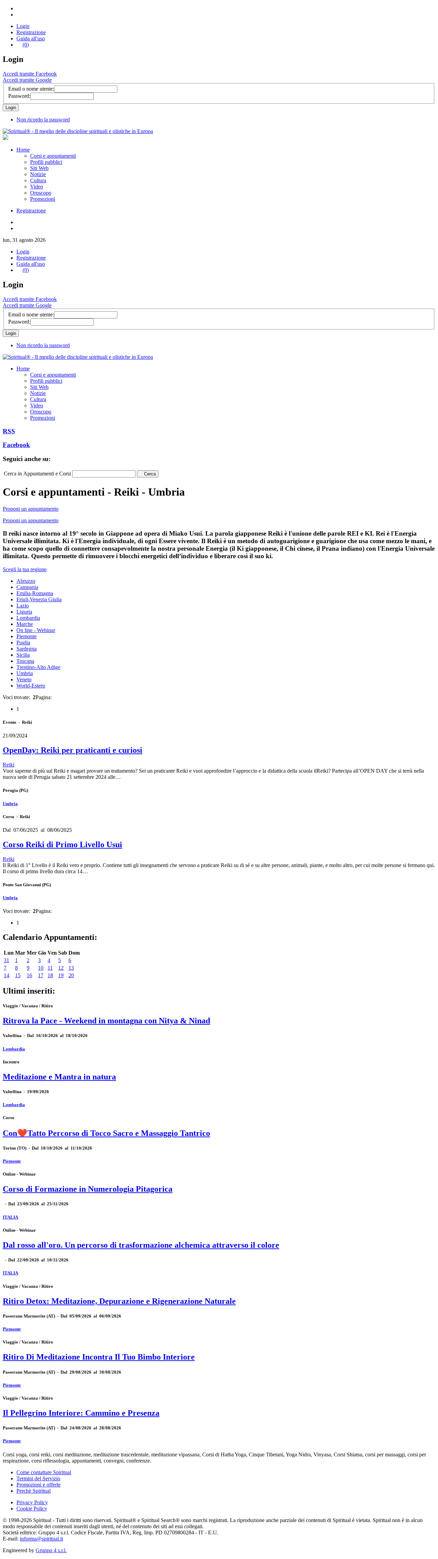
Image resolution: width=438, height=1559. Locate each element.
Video (36, 186)
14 (6, 975)
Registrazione (31, 32)
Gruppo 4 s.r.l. (51, 1550)
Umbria (24, 673)
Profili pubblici (46, 162)
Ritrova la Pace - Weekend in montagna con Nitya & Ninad (106, 1020)
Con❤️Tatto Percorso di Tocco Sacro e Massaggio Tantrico (106, 1133)
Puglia (23, 642)
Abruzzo (25, 581)
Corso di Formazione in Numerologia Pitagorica (87, 1188)
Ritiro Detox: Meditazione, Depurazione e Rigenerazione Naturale (119, 1301)
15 (18, 975)
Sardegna (26, 649)
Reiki (8, 765)
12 (61, 968)
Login (22, 26)
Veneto (23, 679)
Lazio (22, 605)
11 (50, 968)
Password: (19, 96)
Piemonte (26, 636)
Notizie (38, 174)
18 (50, 975)
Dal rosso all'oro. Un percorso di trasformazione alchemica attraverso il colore (141, 1245)
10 (40, 968)
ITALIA (10, 1217)
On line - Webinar (35, 630)
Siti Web (39, 168)
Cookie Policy (31, 1508)
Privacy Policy (32, 1502)
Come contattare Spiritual (43, 1472)
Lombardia (28, 618)
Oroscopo (40, 193)
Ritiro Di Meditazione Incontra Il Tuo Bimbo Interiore (99, 1356)
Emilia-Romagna (34, 593)
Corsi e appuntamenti (53, 156)
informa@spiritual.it (41, 1539)
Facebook (16, 444)
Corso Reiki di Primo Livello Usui (62, 844)
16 (29, 975)
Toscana (25, 661)
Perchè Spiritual (33, 1491)
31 (6, 960)
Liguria (24, 612)
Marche (24, 624)
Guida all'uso (30, 38)
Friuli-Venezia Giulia (39, 599)
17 (40, 975)
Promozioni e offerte (38, 1485)
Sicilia (23, 655)
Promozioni (42, 199)
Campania (27, 587)
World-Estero (30, 686)
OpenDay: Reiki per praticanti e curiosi (72, 750)
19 (61, 975)
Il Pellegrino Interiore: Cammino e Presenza (81, 1413)
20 (71, 975)
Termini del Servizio (38, 1478)
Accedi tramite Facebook (30, 74)
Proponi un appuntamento (31, 509)
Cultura (38, 180)
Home (23, 150)
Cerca (150, 473)
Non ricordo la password (43, 119)
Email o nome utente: (31, 89)
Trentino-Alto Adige (38, 667)
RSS (9, 431)
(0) (26, 45)
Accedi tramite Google (27, 80)
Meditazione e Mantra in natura (59, 1076)
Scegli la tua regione (25, 569)
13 (71, 968)
